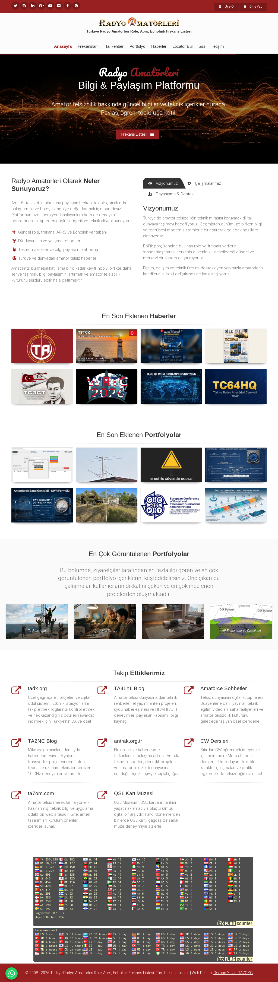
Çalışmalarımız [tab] (208, 183)
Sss (202, 46)
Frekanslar (87, 46)
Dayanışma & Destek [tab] (175, 194)
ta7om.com (41, 793)
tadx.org (37, 688)
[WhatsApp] (11, 973)
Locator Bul (182, 46)
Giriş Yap (255, 6)
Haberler (158, 46)
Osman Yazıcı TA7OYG (233, 973)
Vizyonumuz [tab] (167, 183)
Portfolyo (137, 46)
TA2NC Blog (42, 741)
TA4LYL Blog (129, 688)
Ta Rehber (114, 46)
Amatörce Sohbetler (223, 688)
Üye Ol (229, 6)
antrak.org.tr (128, 741)
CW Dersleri (214, 741)
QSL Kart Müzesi (133, 793)
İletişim (217, 46)
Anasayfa (63, 46)
